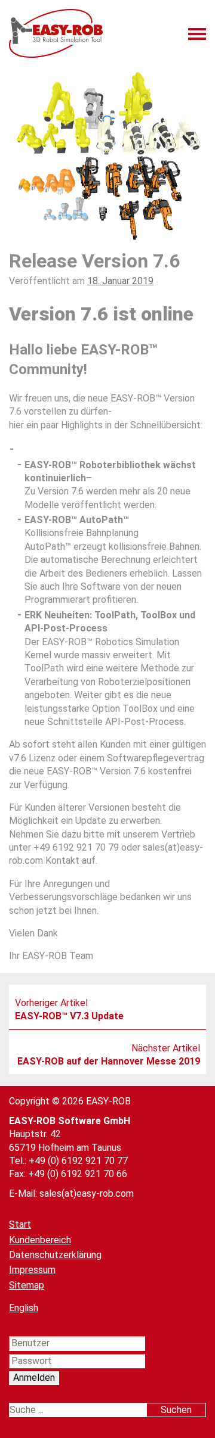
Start (20, 1224)
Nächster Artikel (165, 1048)
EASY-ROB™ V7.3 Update (69, 1016)
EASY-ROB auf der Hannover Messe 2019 (108, 1061)
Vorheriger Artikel (51, 1003)
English (23, 1308)
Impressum (32, 1269)
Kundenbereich (40, 1240)
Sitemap (26, 1285)
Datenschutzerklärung (55, 1254)
